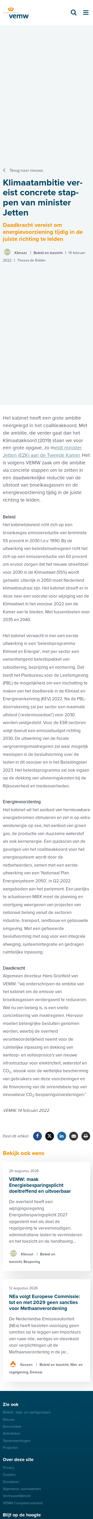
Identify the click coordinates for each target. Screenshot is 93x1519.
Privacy (8, 1467)
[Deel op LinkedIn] (61, 1136)
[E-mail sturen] (73, 1136)
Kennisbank (12, 1426)
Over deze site (18, 1459)
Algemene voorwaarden (22, 1489)
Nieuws (9, 1419)
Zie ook (11, 1404)
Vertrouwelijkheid (16, 1496)
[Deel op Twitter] (49, 1136)
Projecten (10, 1448)
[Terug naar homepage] (16, 13)
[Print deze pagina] (85, 1136)
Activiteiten (11, 1433)
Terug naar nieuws (26, 170)
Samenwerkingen (16, 1441)
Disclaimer (11, 1482)
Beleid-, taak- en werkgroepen (27, 1412)
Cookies (9, 1474)
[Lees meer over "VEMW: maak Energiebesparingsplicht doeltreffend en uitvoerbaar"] (46, 1216)
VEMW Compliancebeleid (23, 1503)
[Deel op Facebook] (37, 1136)
